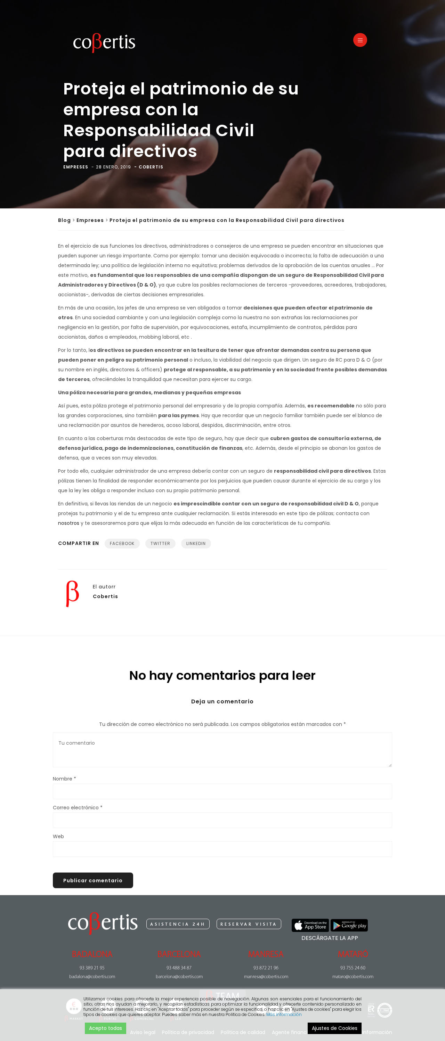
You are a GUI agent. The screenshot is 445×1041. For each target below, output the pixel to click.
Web (58, 836)
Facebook (122, 543)
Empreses (90, 220)
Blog (64, 220)
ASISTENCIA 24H (178, 924)
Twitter (160, 543)
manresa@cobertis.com (266, 977)
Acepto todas (105, 1028)
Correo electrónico (78, 807)
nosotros (68, 523)
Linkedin (196, 543)
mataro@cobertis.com (352, 977)
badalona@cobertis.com (92, 977)
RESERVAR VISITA (248, 924)
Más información (284, 1014)
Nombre (64, 778)
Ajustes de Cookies (334, 1028)
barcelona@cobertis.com (179, 977)
